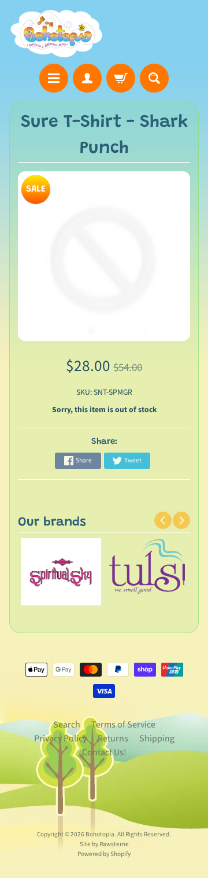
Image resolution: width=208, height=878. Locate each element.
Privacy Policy (60, 738)
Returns (113, 738)
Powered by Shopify (104, 854)
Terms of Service (123, 724)
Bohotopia (100, 834)
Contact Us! (104, 752)
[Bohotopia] (56, 33)
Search (66, 724)
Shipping (156, 738)
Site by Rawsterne (104, 844)
